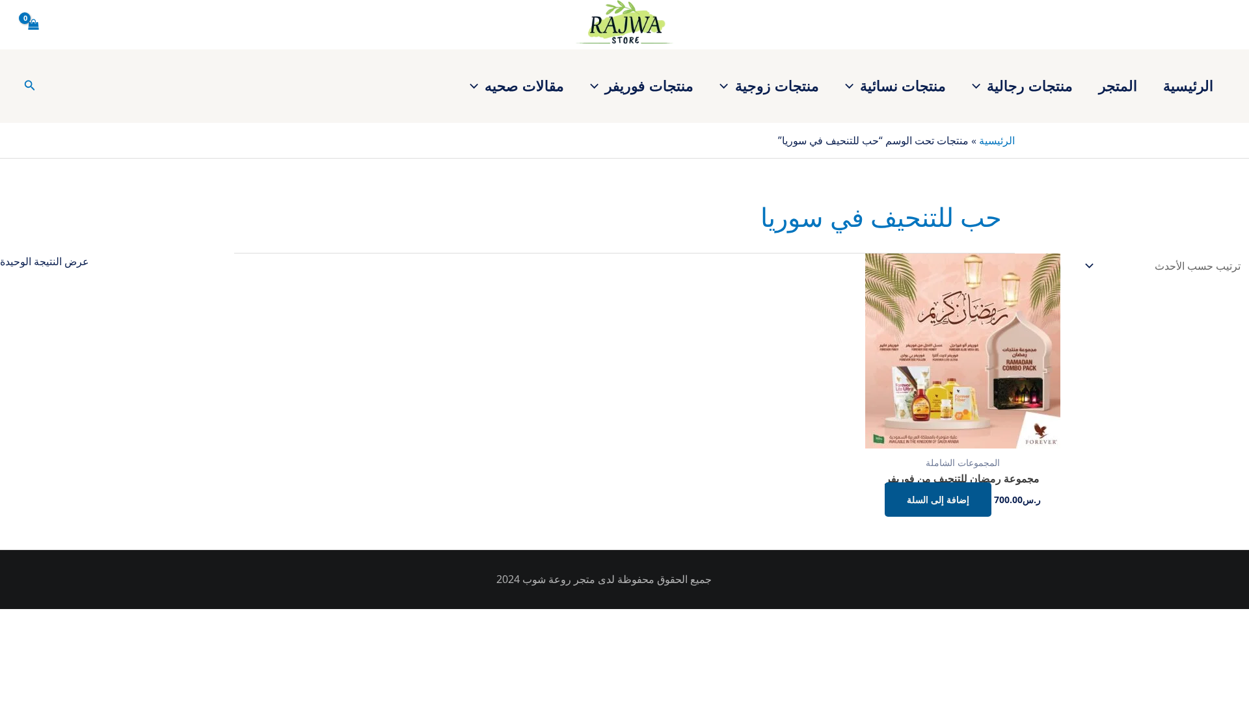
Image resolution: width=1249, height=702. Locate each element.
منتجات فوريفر (649, 85)
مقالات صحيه (524, 85)
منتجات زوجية (777, 85)
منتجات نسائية (903, 85)
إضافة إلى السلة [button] (938, 499)
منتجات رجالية (1030, 85)
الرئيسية (1188, 85)
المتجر (1118, 85)
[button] (979, 85)
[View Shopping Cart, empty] (34, 24)
